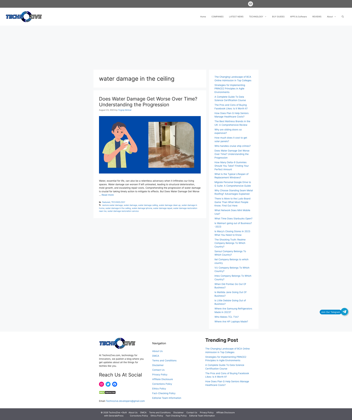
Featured (106, 202)
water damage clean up (170, 205)
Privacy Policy (159, 374)
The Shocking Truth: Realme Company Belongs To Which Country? (230, 243)
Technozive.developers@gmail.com (125, 401)
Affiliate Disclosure (162, 379)
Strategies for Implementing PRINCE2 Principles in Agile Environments (230, 89)
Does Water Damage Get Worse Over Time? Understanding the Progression (148, 101)
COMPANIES (217, 16)
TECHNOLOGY (256, 16)
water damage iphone (142, 208)
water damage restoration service (123, 211)
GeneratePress (116, 415)
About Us (157, 351)
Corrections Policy (162, 384)
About (330, 16)
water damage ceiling (148, 205)
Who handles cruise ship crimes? (233, 146)
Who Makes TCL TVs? (227, 316)
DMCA (155, 355)
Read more (108, 194)
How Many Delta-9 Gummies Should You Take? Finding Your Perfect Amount (232, 166)
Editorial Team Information (166, 398)
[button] (342, 17)
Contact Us (158, 369)
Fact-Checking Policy (163, 393)
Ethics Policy (159, 388)
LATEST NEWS (236, 16)
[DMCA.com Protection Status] (107, 393)
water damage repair (162, 208)
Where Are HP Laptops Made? (231, 321)
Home (203, 16)
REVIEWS (316, 16)
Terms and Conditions (164, 360)
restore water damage (112, 205)
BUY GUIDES (278, 16)
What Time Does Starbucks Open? (233, 218)
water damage (130, 205)
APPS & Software (298, 16)
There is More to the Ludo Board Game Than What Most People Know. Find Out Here (233, 202)
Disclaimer (158, 365)
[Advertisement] (176, 46)
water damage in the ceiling (118, 208)
